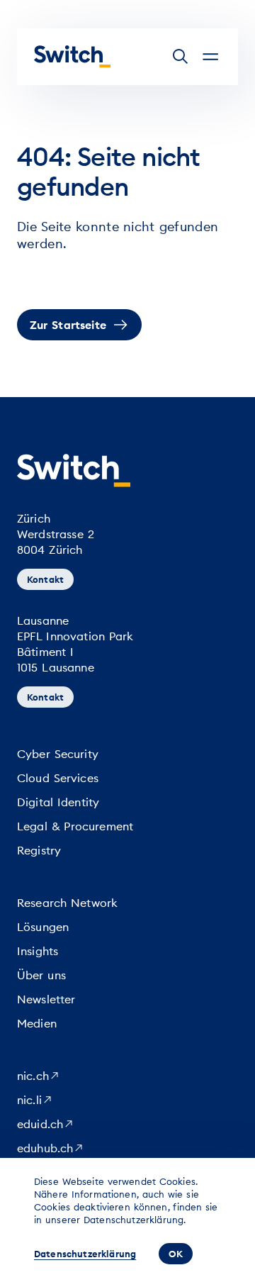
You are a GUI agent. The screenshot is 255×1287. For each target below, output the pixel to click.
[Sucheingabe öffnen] (180, 56)
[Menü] (210, 56)
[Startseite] (72, 56)
